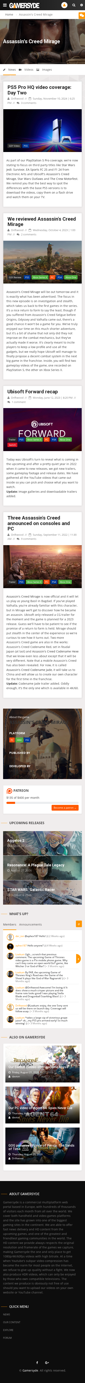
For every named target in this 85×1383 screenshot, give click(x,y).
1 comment (18, 402)
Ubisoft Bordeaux (20, 771)
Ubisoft (13, 757)
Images (46, 69)
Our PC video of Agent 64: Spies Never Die (40, 1108)
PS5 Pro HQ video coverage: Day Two (39, 89)
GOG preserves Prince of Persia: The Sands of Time (41, 1147)
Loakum (20, 954)
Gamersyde (30, 1370)
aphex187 (21, 945)
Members (9, 924)
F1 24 (58, 169)
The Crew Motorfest (63, 179)
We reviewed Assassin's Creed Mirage (41, 221)
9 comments (28, 539)
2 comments (28, 234)
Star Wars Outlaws (30, 179)
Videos (28, 69)
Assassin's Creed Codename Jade (29, 670)
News (11, 69)
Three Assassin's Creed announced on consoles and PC (38, 523)
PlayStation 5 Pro (37, 160)
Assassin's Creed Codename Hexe (55, 651)
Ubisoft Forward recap (32, 392)
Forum (7, 1338)
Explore (8, 1330)
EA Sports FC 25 (36, 169)
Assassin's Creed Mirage (23, 292)
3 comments (28, 103)
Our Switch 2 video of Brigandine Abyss (38, 1067)
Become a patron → (65, 807)
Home (9, 14)
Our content (11, 1322)
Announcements (30, 924)
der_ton (19, 936)
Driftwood (17, 98)
